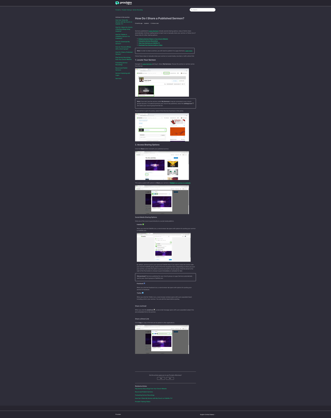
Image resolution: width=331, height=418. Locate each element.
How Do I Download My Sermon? (123, 42)
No (170, 378)
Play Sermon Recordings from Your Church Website (124, 58)
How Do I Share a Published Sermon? (124, 53)
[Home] (124, 3)
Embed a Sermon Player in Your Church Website (153, 39)
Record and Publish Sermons (121, 69)
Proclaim (118, 10)
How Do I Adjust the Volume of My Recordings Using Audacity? (124, 29)
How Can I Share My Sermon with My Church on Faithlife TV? (124, 22)
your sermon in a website (180, 183)
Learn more (188, 51)
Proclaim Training (126, 10)
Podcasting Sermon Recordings (121, 63)
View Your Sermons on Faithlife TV (149, 43)
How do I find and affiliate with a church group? (123, 48)
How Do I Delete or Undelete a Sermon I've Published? (123, 36)
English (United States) (207, 414)
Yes (161, 378)
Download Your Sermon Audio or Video (150, 45)
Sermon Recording (138, 10)
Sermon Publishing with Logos (123, 74)
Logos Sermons (153, 31)
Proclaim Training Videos (142, 401)
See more (118, 78)
